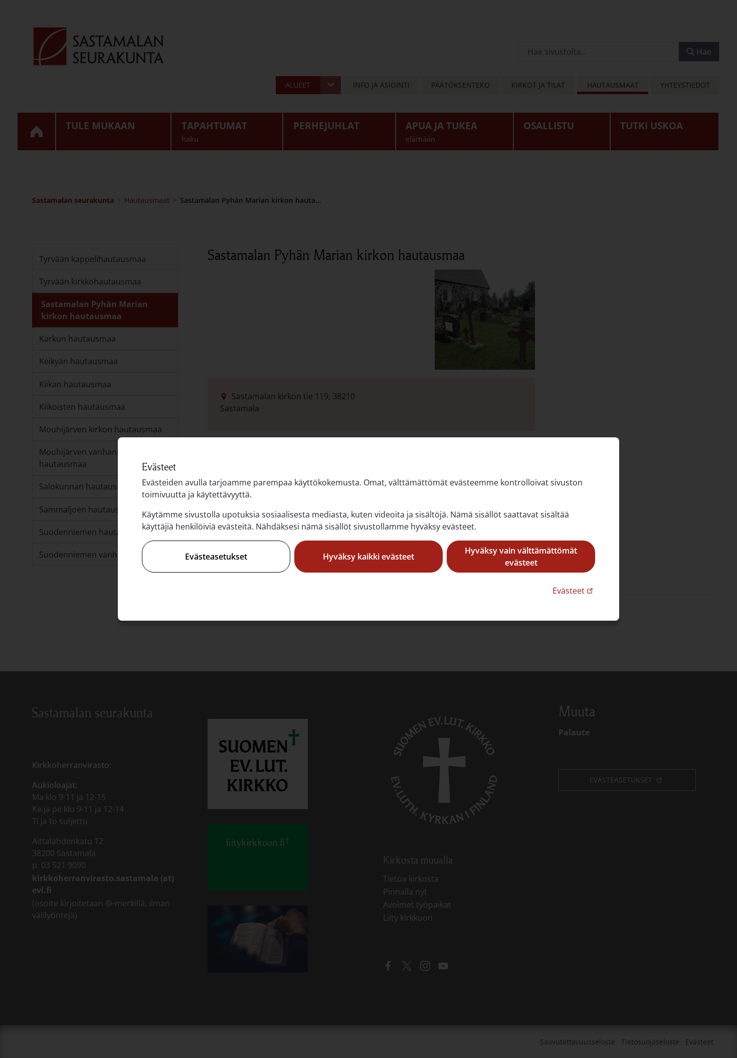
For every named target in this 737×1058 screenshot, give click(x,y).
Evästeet (573, 590)
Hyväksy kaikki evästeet (368, 556)
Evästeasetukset (216, 556)
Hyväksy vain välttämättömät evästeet (521, 556)
